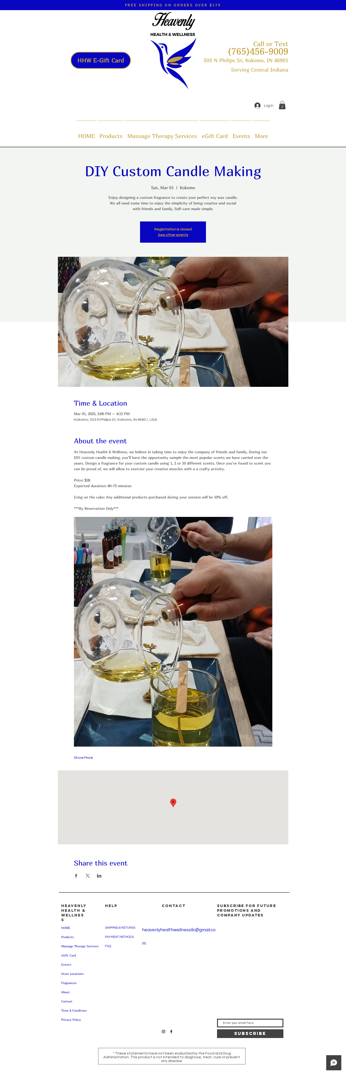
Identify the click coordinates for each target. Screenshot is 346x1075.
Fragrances (68, 983)
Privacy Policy (71, 1020)
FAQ (108, 946)
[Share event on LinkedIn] (99, 876)
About (65, 992)
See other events (173, 235)
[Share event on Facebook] (76, 876)
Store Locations (72, 974)
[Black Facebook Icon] (171, 1031)
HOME (65, 928)
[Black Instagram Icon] (163, 1031)
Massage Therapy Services (79, 946)
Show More (83, 758)
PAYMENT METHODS (119, 937)
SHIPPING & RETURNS (120, 927)
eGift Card (68, 955)
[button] (282, 105)
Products (67, 937)
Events (66, 964)
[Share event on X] (87, 876)
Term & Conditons (74, 1010)
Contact (66, 1001)
